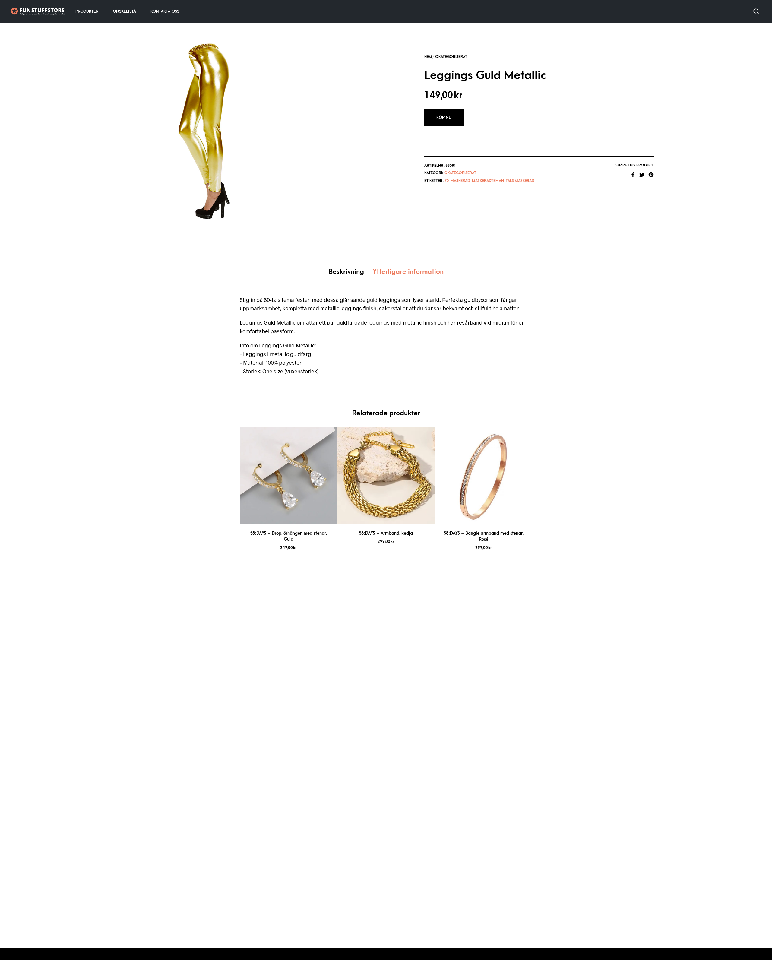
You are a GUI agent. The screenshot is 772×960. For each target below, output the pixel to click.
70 (447, 181)
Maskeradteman (488, 181)
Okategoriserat (451, 57)
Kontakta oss (164, 11)
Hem (428, 57)
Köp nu (443, 117)
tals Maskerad (520, 181)
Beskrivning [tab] (346, 272)
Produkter (86, 11)
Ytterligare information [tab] (408, 272)
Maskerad (460, 181)
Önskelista (124, 11)
